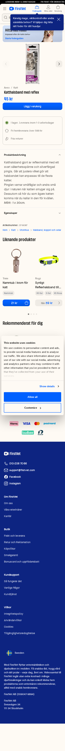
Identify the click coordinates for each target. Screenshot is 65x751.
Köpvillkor (9, 548)
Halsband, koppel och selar (47, 229)
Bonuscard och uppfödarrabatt (21, 561)
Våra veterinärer (13, 509)
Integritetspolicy (13, 614)
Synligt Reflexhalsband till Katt (47, 285)
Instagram (15, 483)
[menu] (4, 8)
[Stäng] (58, 19)
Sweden (19, 653)
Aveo (7, 87)
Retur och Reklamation (17, 542)
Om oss (8, 503)
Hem (5, 229)
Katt (16, 87)
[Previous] (6, 64)
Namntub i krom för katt (15, 285)
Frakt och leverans (14, 535)
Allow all (33, 396)
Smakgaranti (11, 555)
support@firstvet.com (22, 470)
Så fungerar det (13, 581)
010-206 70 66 (18, 463)
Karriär (7, 516)
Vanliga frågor (12, 587)
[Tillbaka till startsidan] (17, 8)
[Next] (59, 64)
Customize (30, 407)
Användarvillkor (13, 620)
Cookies (8, 626)
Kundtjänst (10, 594)
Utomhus (24, 229)
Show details (47, 386)
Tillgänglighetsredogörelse (19, 633)
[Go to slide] (28, 314)
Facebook (15, 477)
